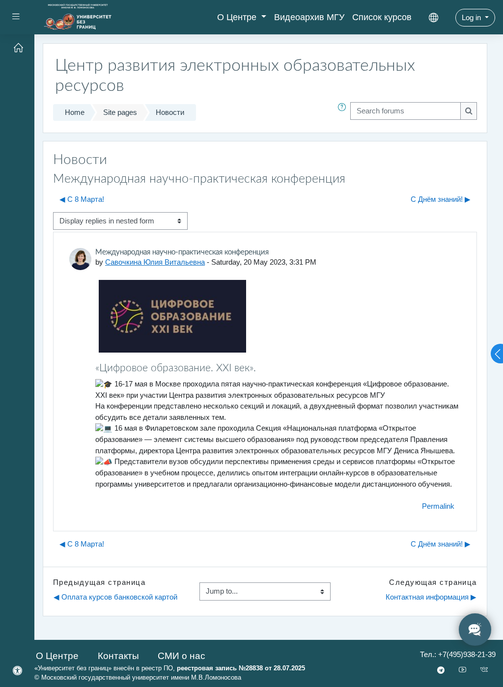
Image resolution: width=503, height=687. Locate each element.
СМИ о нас (181, 656)
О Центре (238, 17)
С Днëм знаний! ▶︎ (441, 199)
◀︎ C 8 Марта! (81, 199)
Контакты (118, 656)
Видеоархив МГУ (309, 17)
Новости (170, 112)
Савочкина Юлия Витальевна (155, 262)
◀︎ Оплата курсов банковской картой (115, 597)
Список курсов (382, 17)
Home (74, 112)
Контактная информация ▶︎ (431, 597)
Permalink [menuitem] (438, 506)
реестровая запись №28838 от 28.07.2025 (241, 668)
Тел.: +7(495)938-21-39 (458, 654)
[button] (343, 112)
